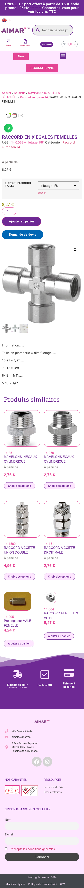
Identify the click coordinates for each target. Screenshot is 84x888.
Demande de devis (22, 234)
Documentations (25, 45)
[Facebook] (37, 762)
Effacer (42, 192)
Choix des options (19, 485)
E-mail (9, 834)
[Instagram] (47, 762)
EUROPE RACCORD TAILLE (18, 184)
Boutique (19, 93)
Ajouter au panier (21, 221)
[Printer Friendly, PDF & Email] (14, 117)
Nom (8, 819)
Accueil (6, 93)
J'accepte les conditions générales (32, 849)
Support (8, 45)
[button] (63, 56)
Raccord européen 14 (34, 97)
